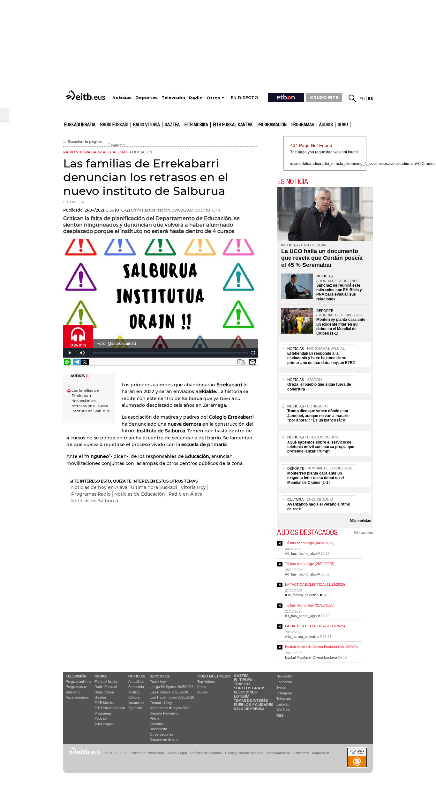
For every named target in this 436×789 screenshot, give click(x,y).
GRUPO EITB (324, 97)
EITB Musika (196, 125)
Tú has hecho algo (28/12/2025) (310, 564)
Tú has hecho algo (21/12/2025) (310, 605)
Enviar (252, 362)
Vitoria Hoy (193, 487)
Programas (302, 125)
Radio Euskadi (114, 125)
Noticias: (137, 676)
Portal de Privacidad (147, 753)
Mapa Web (320, 753)
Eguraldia (135, 708)
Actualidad (136, 682)
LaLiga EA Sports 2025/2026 (171, 687)
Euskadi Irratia (79, 125)
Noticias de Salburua (94, 501)
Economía (136, 687)
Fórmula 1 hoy (161, 703)
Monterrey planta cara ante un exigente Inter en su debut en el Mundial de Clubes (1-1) (340, 326)
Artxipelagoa (104, 724)
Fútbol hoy (158, 682)
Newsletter (284, 676)
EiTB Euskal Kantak (109, 708)
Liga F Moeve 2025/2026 (169, 692)
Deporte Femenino (164, 713)
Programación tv (78, 682)
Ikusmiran (136, 703)
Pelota (154, 718)
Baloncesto (158, 729)
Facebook (284, 682)
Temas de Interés (251, 700)
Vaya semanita (77, 697)
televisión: (77, 676)
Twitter (281, 687)
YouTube (283, 710)
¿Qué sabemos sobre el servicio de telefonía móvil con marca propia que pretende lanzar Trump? (320, 447)
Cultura (133, 697)
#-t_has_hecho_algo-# (302, 553)
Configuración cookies (244, 753)
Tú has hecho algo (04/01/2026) (310, 543)
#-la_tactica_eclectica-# (303, 595)
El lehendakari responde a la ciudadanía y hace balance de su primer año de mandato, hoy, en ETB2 (321, 358)
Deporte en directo (164, 739)
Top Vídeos (206, 682)
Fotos (201, 687)
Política (133, 692)
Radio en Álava (185, 494)
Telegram (283, 698)
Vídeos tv (73, 692)
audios (326, 125)
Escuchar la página (85, 142)
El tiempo (243, 680)
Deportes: (160, 676)
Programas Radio (91, 494)
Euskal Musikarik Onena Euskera (311, 657)
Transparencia (278, 753)
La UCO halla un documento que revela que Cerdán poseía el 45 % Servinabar (322, 258)
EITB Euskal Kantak (233, 125)
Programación (272, 125)
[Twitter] (85, 362)
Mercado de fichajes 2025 (170, 708)
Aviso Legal (177, 753)
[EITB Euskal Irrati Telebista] (86, 95)
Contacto (301, 753)
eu (362, 98)
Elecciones (245, 692)
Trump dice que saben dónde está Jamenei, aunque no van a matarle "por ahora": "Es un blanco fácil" (318, 415)
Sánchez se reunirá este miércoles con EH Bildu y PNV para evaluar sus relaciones (339, 292)
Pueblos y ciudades (253, 705)
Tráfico (242, 684)
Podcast (100, 718)
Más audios (363, 533)
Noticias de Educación (139, 494)
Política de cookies (206, 753)
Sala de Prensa (249, 709)
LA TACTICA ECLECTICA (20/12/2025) (315, 626)
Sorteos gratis (249, 688)
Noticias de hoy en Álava (99, 487)
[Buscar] (352, 98)
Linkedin (282, 704)
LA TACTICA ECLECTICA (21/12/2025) (315, 584)
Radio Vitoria (146, 125)
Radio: (100, 676)
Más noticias (360, 520)
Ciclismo (156, 724)
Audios (202, 692)
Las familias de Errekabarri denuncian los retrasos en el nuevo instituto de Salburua (90, 401)
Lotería (242, 696)
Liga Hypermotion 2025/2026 (172, 697)
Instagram (284, 693)
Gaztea (100, 697)
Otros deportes (161, 734)
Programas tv (76, 687)
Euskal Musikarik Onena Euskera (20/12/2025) (321, 647)
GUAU (343, 125)
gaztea (172, 125)
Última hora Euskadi (154, 487)
